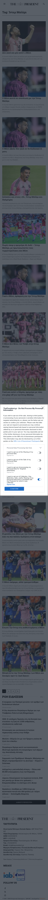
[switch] (39, 453)
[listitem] (24, 448)
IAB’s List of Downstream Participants (27, 441)
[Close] (44, 408)
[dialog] (24, 450)
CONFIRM (14, 489)
